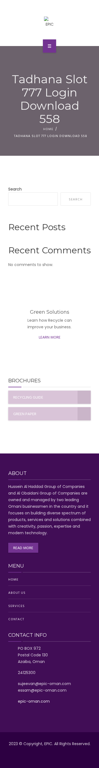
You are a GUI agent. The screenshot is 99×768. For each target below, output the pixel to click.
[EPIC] (49, 22)
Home (48, 128)
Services (16, 605)
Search (15, 189)
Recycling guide (28, 397)
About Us (17, 592)
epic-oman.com (34, 701)
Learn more (50, 337)
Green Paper (24, 414)
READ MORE (23, 548)
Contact (16, 618)
